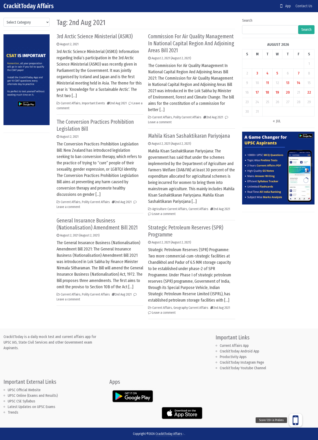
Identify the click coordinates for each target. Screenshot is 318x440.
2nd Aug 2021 (118, 103)
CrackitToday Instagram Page (242, 362)
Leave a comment (68, 207)
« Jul (277, 121)
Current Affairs (71, 103)
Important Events (93, 103)
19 (277, 92)
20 (288, 92)
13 (287, 83)
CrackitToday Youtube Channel (243, 368)
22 (309, 92)
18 (267, 92)
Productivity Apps (233, 357)
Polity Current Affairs (96, 202)
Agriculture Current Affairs (169, 209)
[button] (295, 420)
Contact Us (303, 6)
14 (298, 83)
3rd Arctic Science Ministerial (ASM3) (95, 36)
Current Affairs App (234, 345)
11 (267, 83)
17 (257, 92)
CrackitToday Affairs (28, 6)
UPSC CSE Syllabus (22, 401)
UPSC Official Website (24, 390)
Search (247, 20)
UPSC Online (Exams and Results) (33, 395)
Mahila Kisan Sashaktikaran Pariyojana (189, 136)
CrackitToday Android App (239, 351)
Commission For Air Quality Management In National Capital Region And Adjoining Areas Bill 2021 (191, 43)
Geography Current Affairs (190, 308)
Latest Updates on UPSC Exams (31, 407)
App (286, 6)
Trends (13, 412)
